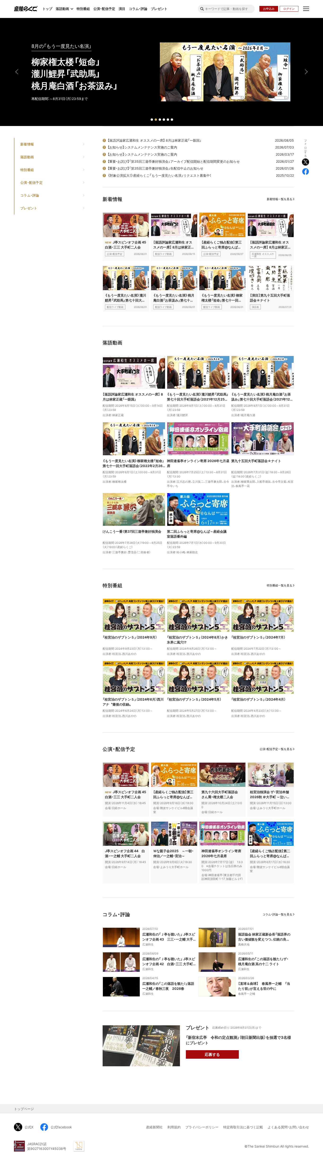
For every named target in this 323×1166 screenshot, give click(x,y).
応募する (212, 1054)
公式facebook (61, 1127)
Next (305, 71)
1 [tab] (152, 119)
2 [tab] (156, 119)
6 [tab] (172, 119)
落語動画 (27, 157)
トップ (47, 9)
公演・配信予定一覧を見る (276, 749)
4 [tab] (164, 119)
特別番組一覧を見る (279, 585)
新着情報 (27, 144)
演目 (122, 9)
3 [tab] (160, 119)
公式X (29, 1127)
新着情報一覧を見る (279, 199)
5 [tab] (168, 119)
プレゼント (159, 9)
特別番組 (83, 9)
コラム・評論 (138, 9)
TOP (304, 1096)
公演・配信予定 (104, 9)
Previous (17, 71)
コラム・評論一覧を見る (277, 914)
